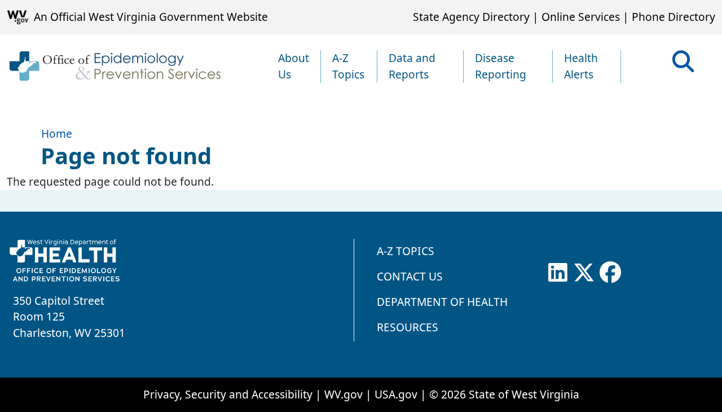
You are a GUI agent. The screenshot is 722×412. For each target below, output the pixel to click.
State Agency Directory (471, 16)
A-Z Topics (348, 66)
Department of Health (442, 301)
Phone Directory (673, 16)
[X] (584, 272)
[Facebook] (610, 272)
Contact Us (410, 276)
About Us (293, 66)
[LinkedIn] (557, 272)
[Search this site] (683, 65)
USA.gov (396, 394)
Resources (407, 327)
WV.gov (343, 394)
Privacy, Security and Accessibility (227, 394)
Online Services (581, 16)
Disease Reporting (500, 66)
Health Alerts (581, 66)
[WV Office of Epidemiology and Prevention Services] (114, 66)
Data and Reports (412, 66)
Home (56, 133)
